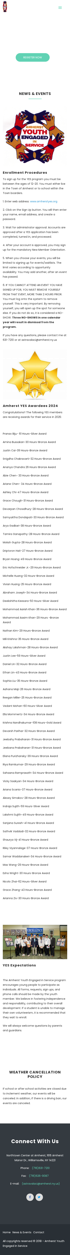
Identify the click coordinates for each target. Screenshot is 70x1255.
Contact (38, 1232)
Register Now (32, 57)
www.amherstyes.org (43, 201)
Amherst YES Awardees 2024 (30, 405)
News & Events (22, 1232)
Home (7, 1232)
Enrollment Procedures (25, 172)
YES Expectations (19, 965)
